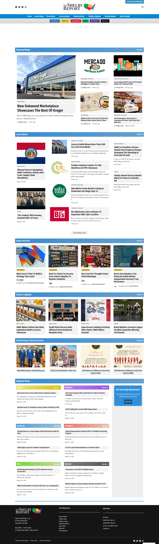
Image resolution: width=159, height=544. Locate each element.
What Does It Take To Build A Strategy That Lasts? (29, 275)
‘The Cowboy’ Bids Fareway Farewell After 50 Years (29, 216)
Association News (75, 161)
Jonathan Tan (86, 124)
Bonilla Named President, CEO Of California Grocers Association (35, 470)
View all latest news (79, 233)
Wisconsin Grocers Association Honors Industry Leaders (36, 393)
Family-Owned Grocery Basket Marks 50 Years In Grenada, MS (127, 178)
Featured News (21, 101)
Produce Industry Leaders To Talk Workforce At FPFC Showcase (86, 166)
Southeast (54, 21)
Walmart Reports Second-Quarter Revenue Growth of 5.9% (85, 484)
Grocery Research (118, 143)
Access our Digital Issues (110, 526)
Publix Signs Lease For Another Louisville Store (33, 448)
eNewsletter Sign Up (109, 523)
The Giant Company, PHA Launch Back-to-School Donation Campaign (85, 394)
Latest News (39, 16)
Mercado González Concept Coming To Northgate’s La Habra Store (94, 83)
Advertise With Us (64, 524)
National (105, 21)
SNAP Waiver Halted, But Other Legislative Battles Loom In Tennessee (30, 330)
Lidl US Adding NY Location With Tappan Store (81, 409)
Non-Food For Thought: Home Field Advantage (94, 275)
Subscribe (128, 402)
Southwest (76, 21)
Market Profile (21, 166)
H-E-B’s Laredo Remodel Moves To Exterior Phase (82, 448)
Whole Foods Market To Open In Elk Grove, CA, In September (37, 486)
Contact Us (106, 528)
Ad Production (63, 531)
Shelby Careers (63, 521)
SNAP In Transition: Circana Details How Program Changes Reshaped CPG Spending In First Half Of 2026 (127, 151)
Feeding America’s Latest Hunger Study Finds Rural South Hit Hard (38, 432)
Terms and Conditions (45, 540)
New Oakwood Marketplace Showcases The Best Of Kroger (40, 108)
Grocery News (64, 16)
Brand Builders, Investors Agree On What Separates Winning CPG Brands (128, 330)
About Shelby (125, 16)
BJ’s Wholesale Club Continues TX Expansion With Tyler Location (86, 213)
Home (29, 16)
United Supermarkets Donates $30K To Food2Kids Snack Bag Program (86, 432)
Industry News (79, 16)
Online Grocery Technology (121, 78)
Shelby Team (23, 122)
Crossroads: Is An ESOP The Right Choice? (79, 469)
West (85, 21)
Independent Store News (87, 78)
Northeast (94, 21)
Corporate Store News (77, 140)
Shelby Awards (110, 16)
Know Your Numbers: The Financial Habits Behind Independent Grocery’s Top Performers (126, 277)
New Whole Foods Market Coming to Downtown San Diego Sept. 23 (87, 189)
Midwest (65, 21)
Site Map (105, 517)
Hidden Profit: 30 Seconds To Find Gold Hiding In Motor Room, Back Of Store (94, 119)
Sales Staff (62, 526)
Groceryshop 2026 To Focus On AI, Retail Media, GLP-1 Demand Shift (128, 83)
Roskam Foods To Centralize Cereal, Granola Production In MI (38, 407)
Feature (19, 211)
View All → (140, 50)
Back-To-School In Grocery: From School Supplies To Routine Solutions (61, 276)
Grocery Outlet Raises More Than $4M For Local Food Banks (88, 145)
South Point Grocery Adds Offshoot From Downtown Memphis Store (60, 330)
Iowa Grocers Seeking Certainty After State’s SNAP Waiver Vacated (95, 330)
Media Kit (62, 528)
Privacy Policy (33, 540)
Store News (51, 16)
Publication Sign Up (109, 520)
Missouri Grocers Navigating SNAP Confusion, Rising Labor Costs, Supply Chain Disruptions (30, 174)
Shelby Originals (95, 16)
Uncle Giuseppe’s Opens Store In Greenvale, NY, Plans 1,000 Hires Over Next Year (127, 120)
